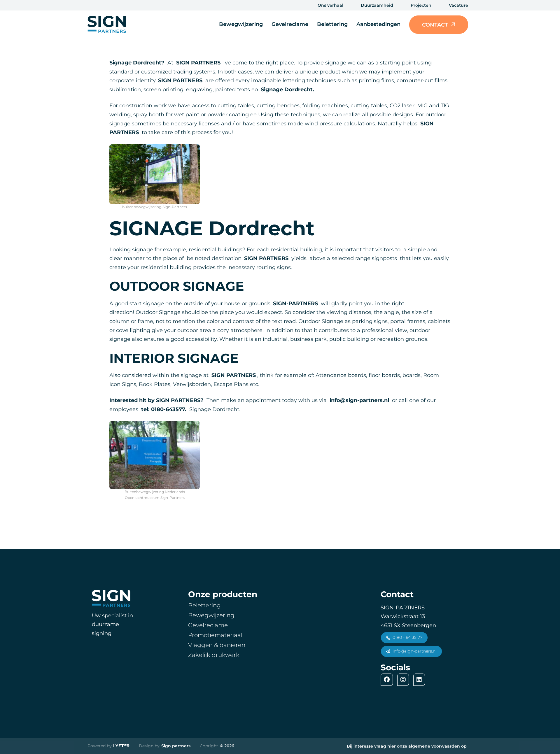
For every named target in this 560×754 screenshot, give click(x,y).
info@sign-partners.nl (415, 651)
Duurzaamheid (377, 5)
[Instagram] (404, 679)
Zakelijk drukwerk (213, 654)
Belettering (332, 24)
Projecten (421, 5)
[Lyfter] (121, 746)
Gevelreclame (290, 24)
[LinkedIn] (420, 679)
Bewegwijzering (241, 24)
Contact (435, 25)
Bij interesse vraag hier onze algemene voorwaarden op (407, 746)
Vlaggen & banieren (216, 644)
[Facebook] (388, 679)
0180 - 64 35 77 (407, 637)
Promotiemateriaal (215, 635)
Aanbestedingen (378, 24)
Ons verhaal (330, 5)
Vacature (458, 5)
